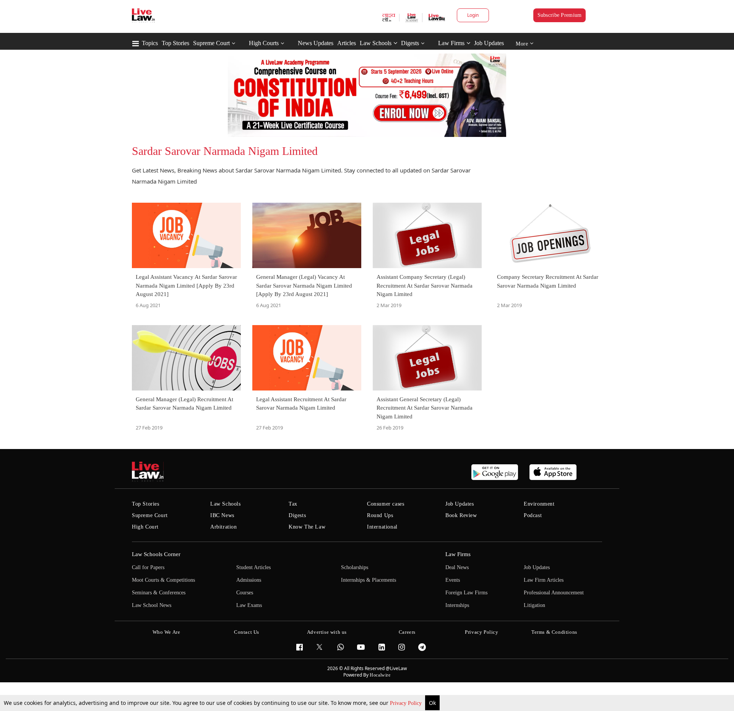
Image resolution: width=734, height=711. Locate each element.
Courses (244, 592)
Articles (346, 43)
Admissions (248, 580)
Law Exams (249, 605)
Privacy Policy (406, 703)
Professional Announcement (554, 592)
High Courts (264, 43)
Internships (457, 605)
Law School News (151, 605)
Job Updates (489, 43)
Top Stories (175, 43)
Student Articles (253, 567)
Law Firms (451, 43)
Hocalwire (380, 675)
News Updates (315, 43)
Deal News (457, 567)
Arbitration (223, 527)
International (382, 527)
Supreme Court (211, 43)
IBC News (222, 515)
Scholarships (354, 567)
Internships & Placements (368, 580)
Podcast (533, 515)
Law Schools (375, 43)
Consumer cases (385, 504)
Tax (293, 504)
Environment (539, 504)
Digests (410, 43)
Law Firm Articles (543, 580)
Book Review (461, 515)
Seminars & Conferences (158, 592)
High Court (145, 527)
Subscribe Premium (560, 15)
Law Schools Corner (156, 554)
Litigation (534, 605)
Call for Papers (148, 567)
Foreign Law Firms (466, 592)
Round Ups (380, 515)
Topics (150, 43)
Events (452, 580)
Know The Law (307, 527)
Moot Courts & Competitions (163, 580)
